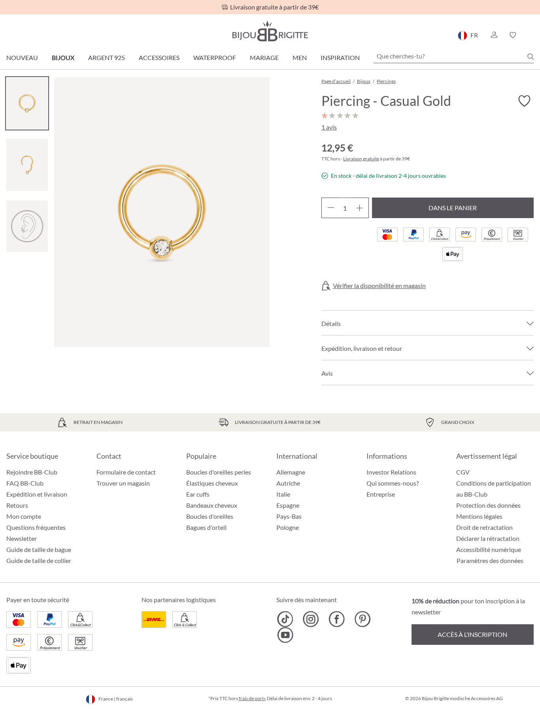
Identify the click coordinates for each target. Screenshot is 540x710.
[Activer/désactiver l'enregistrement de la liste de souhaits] (524, 101)
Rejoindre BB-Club (31, 472)
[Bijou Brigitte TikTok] (285, 619)
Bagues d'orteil (206, 527)
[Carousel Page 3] (27, 226)
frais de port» (252, 698)
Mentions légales (479, 516)
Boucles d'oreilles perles (218, 472)
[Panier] (531, 35)
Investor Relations (391, 472)
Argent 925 (106, 57)
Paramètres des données (490, 560)
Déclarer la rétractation (487, 538)
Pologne (287, 527)
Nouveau (22, 57)
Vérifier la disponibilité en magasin (379, 285)
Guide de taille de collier (38, 560)
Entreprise (380, 494)
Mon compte (23, 516)
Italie (283, 494)
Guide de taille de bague (38, 549)
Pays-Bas (289, 516)
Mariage (264, 57)
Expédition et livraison (36, 494)
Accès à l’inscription (472, 634)
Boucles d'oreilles (209, 516)
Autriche (288, 483)
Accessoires (159, 57)
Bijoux (63, 57)
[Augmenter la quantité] (359, 208)
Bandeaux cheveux (211, 505)
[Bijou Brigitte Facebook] (337, 619)
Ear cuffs (198, 494)
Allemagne (290, 472)
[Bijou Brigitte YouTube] (285, 635)
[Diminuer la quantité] (330, 208)
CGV (463, 472)
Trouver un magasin (123, 483)
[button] (493, 35)
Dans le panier (453, 207)
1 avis (329, 127)
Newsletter (21, 538)
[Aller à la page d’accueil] (270, 31)
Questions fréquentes (36, 527)
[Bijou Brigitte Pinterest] (362, 619)
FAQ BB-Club (24, 483)
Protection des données (488, 505)
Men (300, 57)
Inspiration (340, 57)
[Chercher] (530, 56)
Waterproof (214, 57)
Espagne (287, 505)
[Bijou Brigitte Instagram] (311, 619)
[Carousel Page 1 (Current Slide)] (27, 103)
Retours (17, 505)
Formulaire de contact (126, 472)
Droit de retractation (484, 527)
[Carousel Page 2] (27, 164)
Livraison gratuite (361, 159)
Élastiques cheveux (212, 483)
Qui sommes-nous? (392, 483)
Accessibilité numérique (488, 549)
